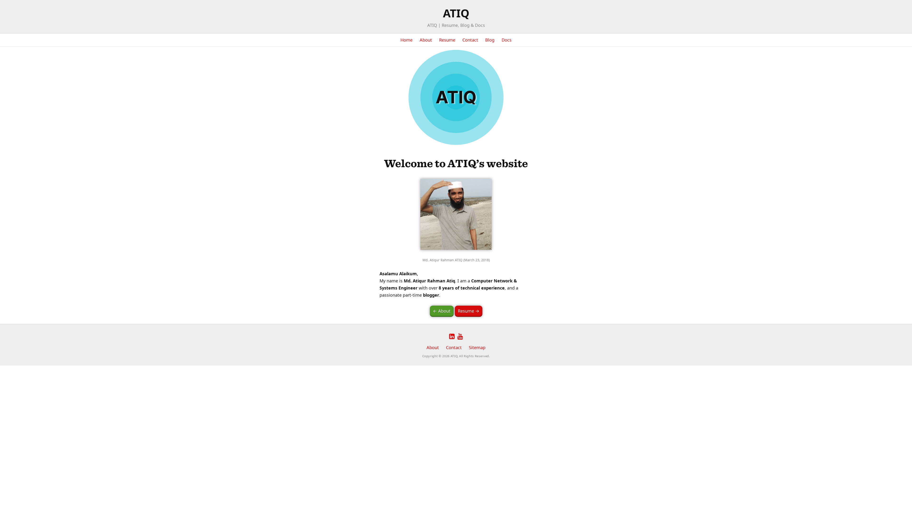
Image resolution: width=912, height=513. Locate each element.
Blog (489, 40)
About (426, 40)
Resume (447, 40)
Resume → (468, 311)
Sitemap (477, 347)
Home (406, 40)
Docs (507, 40)
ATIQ (456, 13)
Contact (470, 40)
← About (442, 311)
